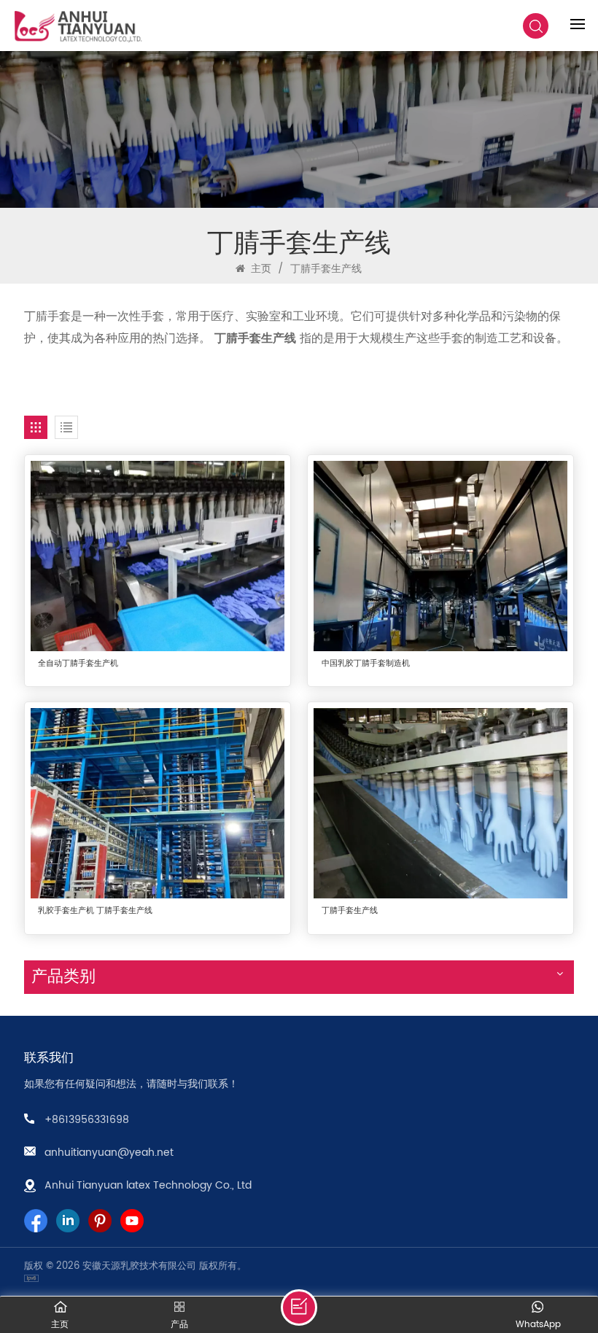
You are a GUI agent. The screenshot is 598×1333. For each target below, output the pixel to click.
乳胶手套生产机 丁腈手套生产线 (95, 911)
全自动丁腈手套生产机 (78, 663)
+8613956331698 (86, 1119)
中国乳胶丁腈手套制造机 (366, 663)
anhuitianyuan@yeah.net (109, 1152)
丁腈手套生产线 (350, 911)
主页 (259, 268)
